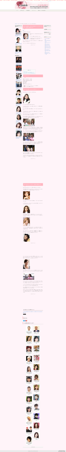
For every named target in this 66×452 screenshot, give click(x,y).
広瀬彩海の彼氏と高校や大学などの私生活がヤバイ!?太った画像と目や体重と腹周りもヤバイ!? (36, 371)
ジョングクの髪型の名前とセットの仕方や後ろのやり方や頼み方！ (36, 401)
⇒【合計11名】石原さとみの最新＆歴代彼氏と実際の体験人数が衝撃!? (18, 35)
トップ (17, 10)
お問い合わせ (22, 10)
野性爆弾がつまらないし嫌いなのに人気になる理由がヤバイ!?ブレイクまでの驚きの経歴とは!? (29, 433)
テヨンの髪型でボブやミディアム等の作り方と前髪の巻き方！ (36, 429)
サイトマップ (34, 10)
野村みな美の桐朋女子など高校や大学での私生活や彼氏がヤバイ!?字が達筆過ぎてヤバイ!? (29, 383)
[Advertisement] (33, 17)
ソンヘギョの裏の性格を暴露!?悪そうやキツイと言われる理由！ (36, 342)
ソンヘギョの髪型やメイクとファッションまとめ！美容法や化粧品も (36, 439)
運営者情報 (28, 10)
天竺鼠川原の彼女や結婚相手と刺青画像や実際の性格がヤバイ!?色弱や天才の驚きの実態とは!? (29, 333)
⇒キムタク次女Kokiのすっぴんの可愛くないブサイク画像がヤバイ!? (18, 44)
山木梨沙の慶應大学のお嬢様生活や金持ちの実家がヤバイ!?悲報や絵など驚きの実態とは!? (36, 391)
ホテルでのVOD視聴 (47, 38)
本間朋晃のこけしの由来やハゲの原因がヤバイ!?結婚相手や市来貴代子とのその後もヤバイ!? (36, 333)
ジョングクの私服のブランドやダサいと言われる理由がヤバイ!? (36, 352)
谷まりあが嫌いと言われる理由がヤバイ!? (28, 72)
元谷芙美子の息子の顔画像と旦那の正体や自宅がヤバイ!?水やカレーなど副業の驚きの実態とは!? (29, 353)
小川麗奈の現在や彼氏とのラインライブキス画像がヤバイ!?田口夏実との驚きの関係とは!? (29, 343)
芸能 (23, 30)
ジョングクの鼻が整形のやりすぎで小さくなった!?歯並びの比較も (36, 420)
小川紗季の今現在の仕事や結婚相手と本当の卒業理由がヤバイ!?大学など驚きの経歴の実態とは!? (29, 443)
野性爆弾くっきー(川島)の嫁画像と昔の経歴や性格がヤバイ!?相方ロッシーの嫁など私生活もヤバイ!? (29, 423)
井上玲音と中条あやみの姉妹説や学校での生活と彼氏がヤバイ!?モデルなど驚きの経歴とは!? (29, 373)
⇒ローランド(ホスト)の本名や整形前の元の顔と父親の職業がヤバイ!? (18, 53)
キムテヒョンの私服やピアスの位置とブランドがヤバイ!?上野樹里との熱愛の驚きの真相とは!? (29, 363)
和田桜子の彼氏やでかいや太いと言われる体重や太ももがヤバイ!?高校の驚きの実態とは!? (29, 403)
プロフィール (25, 71)
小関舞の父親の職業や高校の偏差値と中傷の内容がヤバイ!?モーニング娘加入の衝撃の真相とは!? (29, 393)
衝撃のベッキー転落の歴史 (41, 10)
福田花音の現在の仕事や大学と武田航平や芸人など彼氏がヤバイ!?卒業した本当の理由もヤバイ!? (36, 381)
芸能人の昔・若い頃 (47, 52)
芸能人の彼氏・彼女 (47, 49)
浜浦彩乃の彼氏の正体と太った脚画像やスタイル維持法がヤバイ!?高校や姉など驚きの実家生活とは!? (29, 413)
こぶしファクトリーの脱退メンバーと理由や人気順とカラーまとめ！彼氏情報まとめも (36, 361)
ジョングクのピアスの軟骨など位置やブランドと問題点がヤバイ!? (36, 410)
